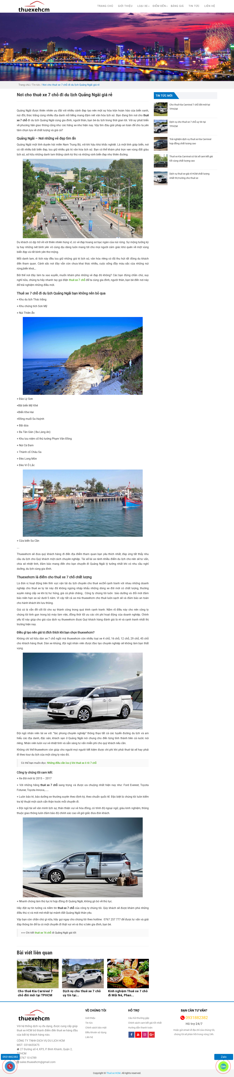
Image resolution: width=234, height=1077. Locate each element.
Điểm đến (159, 6)
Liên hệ (209, 6)
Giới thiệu (125, 6)
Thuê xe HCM (113, 1073)
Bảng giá (177, 6)
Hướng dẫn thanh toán (140, 1027)
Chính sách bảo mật (96, 1027)
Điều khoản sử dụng (95, 1032)
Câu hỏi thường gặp (138, 1018)
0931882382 (197, 1018)
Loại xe (142, 6)
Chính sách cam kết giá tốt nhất (145, 1022)
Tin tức (194, 6)
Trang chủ (105, 6)
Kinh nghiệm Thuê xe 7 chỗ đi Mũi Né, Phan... (83, 993)
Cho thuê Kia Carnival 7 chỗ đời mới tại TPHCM (125, 993)
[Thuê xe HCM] (34, 6)
